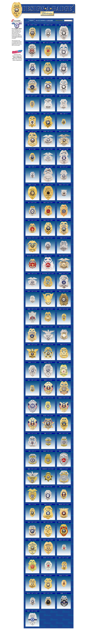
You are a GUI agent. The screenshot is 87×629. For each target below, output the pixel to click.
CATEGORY (50, 20)
